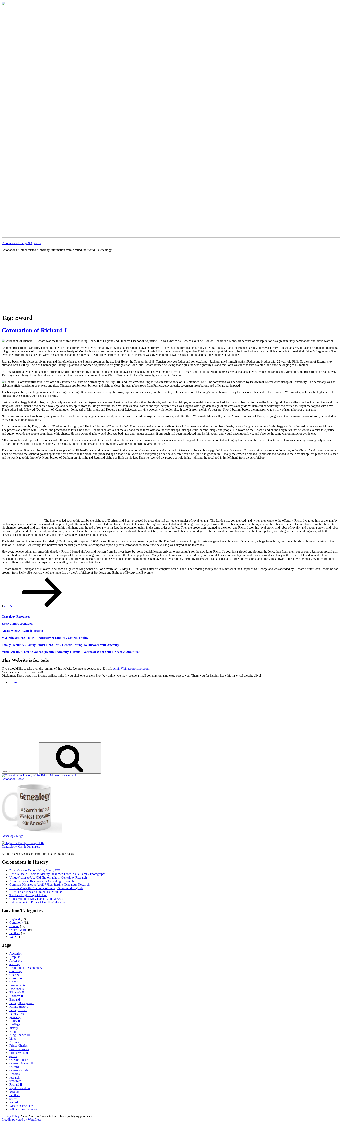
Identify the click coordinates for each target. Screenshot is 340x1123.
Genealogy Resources (16, 616)
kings (12, 1038)
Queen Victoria (18, 1070)
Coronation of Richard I (34, 330)
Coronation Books (13, 779)
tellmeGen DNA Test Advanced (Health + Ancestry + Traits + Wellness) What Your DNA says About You (71, 652)
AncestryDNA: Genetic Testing (22, 630)
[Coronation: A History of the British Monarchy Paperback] (39, 775)
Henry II (14, 1020)
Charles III (16, 974)
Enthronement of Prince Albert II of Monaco (37, 902)
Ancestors (15, 960)
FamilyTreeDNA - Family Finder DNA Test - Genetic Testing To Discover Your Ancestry (60, 645)
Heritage (14, 1024)
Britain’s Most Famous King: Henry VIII (34, 870)
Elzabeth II (16, 996)
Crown (13, 981)
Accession (15, 953)
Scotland (14, 933)
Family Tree (16, 1013)
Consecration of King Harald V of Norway (36, 898)
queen (13, 1056)
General (14, 926)
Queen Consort (18, 1059)
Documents (16, 989)
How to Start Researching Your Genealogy (36, 891)
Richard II (15, 1084)
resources (15, 1081)
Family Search (18, 1010)
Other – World (18, 929)
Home (13, 682)
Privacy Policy (11, 1116)
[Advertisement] (170, 282)
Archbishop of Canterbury (25, 967)
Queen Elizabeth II (21, 1063)
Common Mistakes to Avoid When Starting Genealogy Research (49, 884)
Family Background (21, 1003)
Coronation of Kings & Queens (21, 243)
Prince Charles (18, 1045)
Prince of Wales (19, 1049)
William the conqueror (23, 1109)
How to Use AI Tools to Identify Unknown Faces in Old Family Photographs (57, 874)
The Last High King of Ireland (28, 895)
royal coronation (19, 1088)
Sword (13, 1102)
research (14, 1077)
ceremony (15, 971)
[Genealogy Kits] (23, 843)
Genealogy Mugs (12, 836)
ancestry (14, 964)
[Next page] (42, 606)
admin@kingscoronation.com (131, 668)
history (13, 1028)
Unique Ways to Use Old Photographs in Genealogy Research (48, 877)
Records (14, 1074)
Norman (14, 1042)
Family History (18, 1006)
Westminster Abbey (21, 1105)
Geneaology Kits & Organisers (21, 846)
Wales (13, 936)
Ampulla (14, 957)
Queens (14, 1066)
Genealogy (16, 922)
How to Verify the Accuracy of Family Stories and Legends (46, 888)
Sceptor (14, 1091)
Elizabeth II (16, 992)
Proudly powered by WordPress (21, 1119)
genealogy (15, 1017)
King (12, 1031)
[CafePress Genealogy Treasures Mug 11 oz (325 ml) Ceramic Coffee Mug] (32, 832)
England (14, 919)
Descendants (17, 985)
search (13, 1098)
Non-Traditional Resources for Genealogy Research (41, 881)
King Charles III (19, 1035)
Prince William (18, 1052)
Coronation (16, 978)
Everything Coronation (17, 623)
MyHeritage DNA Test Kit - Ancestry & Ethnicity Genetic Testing (45, 637)
